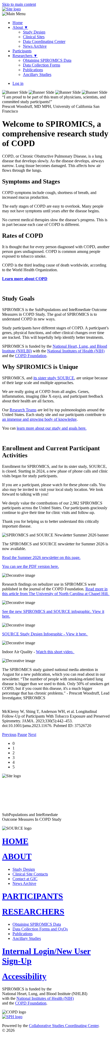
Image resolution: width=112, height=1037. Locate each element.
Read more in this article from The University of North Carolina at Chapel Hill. (56, 591)
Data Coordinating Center (44, 41)
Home (18, 22)
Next (32, 734)
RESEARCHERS (33, 911)
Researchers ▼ (25, 55)
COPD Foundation (30, 355)
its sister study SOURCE (53, 378)
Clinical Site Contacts (30, 874)
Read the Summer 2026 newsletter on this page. (41, 557)
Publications (33, 70)
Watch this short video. (55, 652)
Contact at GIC (25, 879)
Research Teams (23, 410)
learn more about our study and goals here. (51, 428)
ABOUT (17, 856)
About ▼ (20, 27)
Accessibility (24, 976)
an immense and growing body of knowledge (39, 419)
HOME (15, 841)
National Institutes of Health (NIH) (75, 351)
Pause (22, 734)
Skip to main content (19, 4)
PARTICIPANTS (32, 896)
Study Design (34, 32)
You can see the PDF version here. (30, 566)
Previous (9, 734)
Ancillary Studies (37, 74)
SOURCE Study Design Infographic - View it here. (45, 634)
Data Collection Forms (41, 65)
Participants (22, 51)
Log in (18, 83)
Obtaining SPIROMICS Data (47, 60)
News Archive (35, 46)
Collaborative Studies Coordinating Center (63, 1025)
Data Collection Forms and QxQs (40, 929)
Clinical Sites (34, 37)
